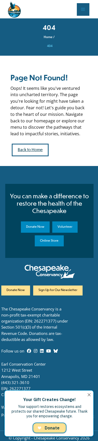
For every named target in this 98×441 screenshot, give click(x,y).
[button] (83, 9)
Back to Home (30, 150)
